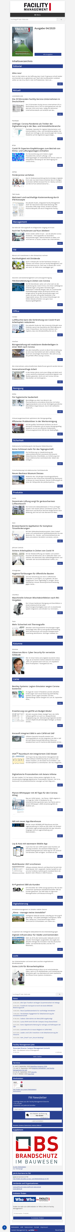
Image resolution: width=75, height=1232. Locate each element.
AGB (21, 1227)
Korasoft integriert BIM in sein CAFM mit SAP (33, 733)
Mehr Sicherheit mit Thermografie (28, 624)
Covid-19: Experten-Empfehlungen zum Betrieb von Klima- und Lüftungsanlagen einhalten (36, 149)
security (34, 1072)
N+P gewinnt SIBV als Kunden (26, 884)
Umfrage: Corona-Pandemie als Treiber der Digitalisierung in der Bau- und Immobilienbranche (36, 124)
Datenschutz (29, 1227)
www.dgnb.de (17, 1189)
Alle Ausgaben (48, 54)
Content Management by (19, 1230)
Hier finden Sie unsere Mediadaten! (24, 1089)
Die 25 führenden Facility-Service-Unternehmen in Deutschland (36, 100)
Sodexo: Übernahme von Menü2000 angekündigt (32, 1019)
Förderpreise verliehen (23, 175)
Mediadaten (17, 1091)
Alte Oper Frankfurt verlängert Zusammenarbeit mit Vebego (36, 1003)
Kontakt (36, 1227)
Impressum (44, 1227)
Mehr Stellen (37, 1057)
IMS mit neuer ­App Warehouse (26, 821)
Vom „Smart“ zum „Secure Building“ (28, 1037)
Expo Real (31, 1074)
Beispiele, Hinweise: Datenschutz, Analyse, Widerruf (27, 1125)
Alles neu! (16, 73)
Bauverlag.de (59, 1230)
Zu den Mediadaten (19, 1167)
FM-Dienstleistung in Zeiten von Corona (31, 280)
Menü (38, 15)
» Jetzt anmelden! (37, 1121)
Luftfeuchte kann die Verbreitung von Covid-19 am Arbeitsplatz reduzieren (36, 321)
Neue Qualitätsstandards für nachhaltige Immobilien (34, 1011)
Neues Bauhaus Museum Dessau (27, 473)
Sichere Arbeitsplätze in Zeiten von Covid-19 (33, 550)
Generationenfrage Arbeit (24, 369)
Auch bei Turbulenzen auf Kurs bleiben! (31, 230)
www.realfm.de (28, 1187)
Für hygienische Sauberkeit (25, 397)
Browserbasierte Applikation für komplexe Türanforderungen (32, 527)
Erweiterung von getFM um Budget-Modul (32, 711)
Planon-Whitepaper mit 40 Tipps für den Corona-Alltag (35, 793)
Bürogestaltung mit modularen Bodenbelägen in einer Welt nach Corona (35, 345)
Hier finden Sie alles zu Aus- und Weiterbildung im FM (31, 1179)
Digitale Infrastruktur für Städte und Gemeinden (35, 934)
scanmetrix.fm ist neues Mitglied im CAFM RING (32, 1030)
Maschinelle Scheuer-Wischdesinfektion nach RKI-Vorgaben (35, 598)
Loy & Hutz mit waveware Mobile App (29, 843)
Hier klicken (39, 1115)
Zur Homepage (18, 1169)
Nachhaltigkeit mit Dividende (26, 258)
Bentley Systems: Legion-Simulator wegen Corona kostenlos (35, 687)
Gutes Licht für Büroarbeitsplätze (28, 966)
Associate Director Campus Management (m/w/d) (31, 1048)
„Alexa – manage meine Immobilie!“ (29, 912)
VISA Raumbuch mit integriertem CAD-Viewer (34, 753)
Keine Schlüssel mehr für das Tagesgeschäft (33, 449)
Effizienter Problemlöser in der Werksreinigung (34, 421)
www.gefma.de (18, 1187)
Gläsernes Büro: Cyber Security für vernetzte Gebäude (33, 653)
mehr (60, 84)
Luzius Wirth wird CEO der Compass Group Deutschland (35, 1022)
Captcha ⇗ (45, 1117)
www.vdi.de (37, 1187)
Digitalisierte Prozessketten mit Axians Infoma (34, 774)
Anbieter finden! (38, 1218)
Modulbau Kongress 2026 (38, 1066)
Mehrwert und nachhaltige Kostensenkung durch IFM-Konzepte (35, 198)
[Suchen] (61, 19)
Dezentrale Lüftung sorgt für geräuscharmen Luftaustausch (33, 502)
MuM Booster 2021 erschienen (26, 864)
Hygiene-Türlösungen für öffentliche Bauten (33, 573)
